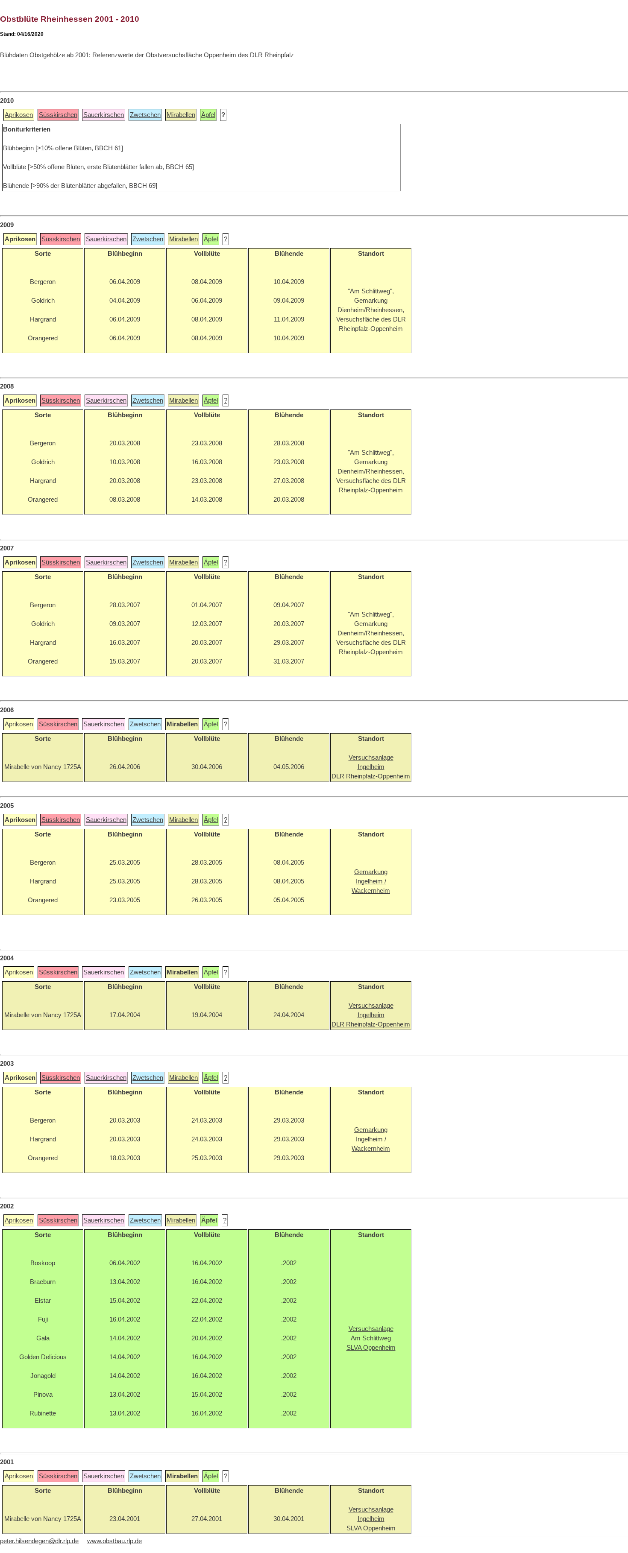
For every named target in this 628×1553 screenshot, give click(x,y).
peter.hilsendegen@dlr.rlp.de (39, 1541)
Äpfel (208, 114)
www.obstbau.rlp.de (114, 1541)
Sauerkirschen (103, 114)
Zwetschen (145, 114)
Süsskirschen (58, 114)
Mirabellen (181, 114)
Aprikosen (19, 114)
